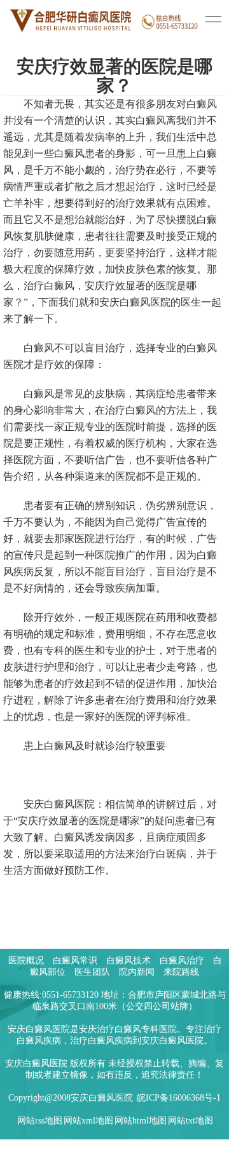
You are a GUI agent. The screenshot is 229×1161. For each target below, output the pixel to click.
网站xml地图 (88, 1120)
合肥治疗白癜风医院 (139, 1143)
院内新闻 (137, 972)
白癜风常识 (75, 960)
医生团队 (92, 972)
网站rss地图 (39, 1120)
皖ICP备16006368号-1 (179, 1098)
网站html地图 (140, 1120)
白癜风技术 (128, 960)
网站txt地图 (190, 1120)
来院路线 (181, 972)
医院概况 (26, 960)
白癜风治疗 (182, 960)
